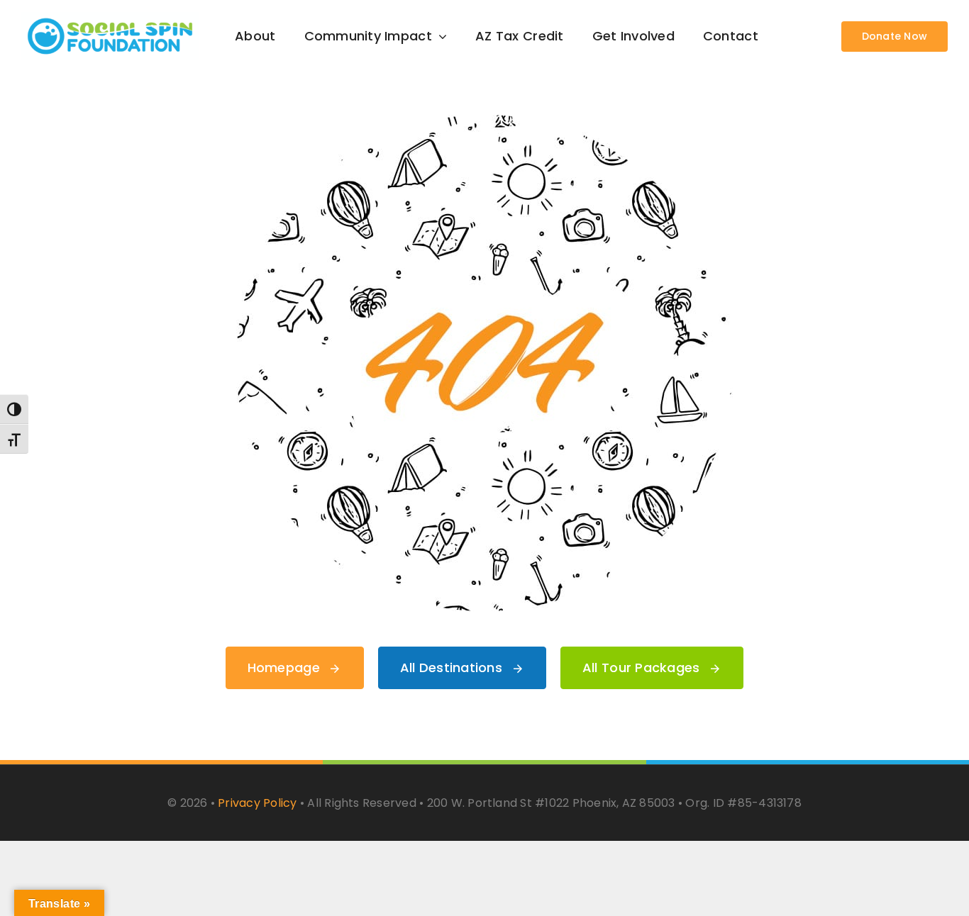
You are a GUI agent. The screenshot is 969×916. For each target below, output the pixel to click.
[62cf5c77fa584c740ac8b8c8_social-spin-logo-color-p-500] (110, 18)
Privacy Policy (257, 803)
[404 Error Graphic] (484, 121)
